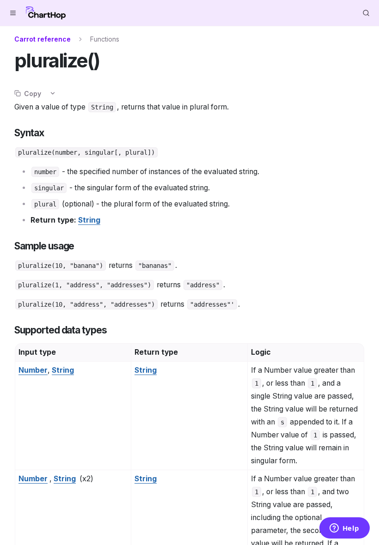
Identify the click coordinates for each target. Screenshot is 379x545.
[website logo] (46, 13)
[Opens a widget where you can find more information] (344, 528)
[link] (89, 220)
